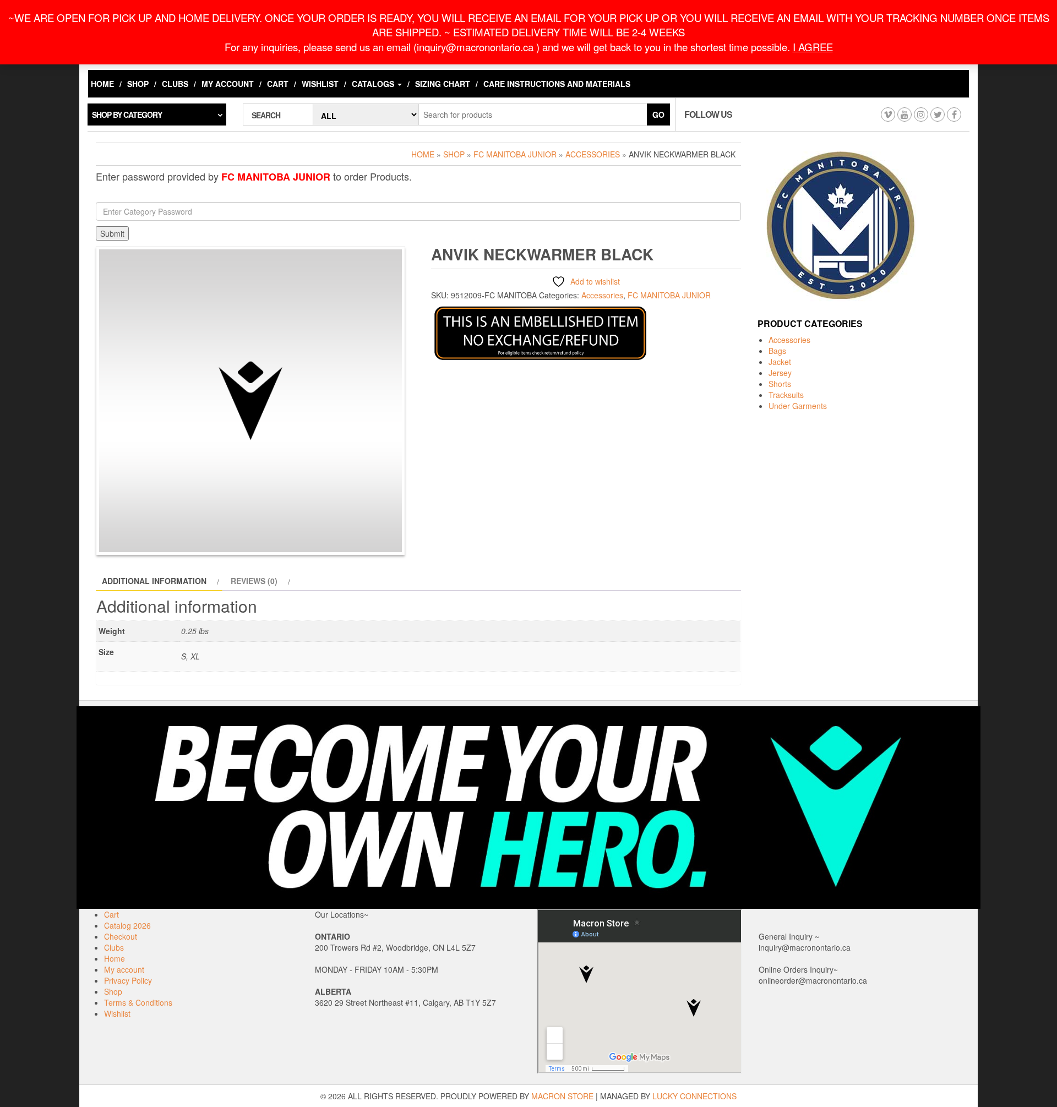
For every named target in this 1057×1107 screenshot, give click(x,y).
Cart (277, 83)
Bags (777, 350)
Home (102, 83)
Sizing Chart (442, 83)
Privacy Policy (128, 980)
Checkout (120, 936)
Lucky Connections (694, 1095)
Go (658, 114)
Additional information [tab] (154, 580)
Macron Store (562, 1095)
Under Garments (798, 405)
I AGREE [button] (813, 47)
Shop (138, 83)
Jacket (780, 361)
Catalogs (374, 83)
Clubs (175, 83)
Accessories (592, 154)
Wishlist (320, 83)
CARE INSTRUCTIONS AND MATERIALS (556, 83)
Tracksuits (786, 394)
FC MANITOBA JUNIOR (515, 154)
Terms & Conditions (138, 1002)
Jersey (780, 372)
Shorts (780, 383)
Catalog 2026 (127, 925)
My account (227, 83)
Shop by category (127, 114)
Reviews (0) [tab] (254, 580)
